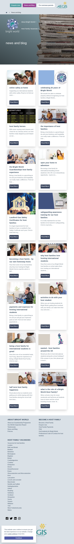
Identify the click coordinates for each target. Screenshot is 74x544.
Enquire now (15, 5)
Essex (10, 471)
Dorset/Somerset (13, 469)
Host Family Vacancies (19, 440)
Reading (10, 490)
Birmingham (11, 454)
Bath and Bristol (13, 447)
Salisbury (11, 493)
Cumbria (10, 462)
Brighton (10, 456)
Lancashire (11, 477)
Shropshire (11, 497)
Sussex (10, 501)
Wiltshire (10, 503)
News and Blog (29, 5)
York (9, 506)
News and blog (16, 12)
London (10, 445)
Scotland (10, 495)
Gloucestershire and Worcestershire (19, 473)
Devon (10, 467)
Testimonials (12, 427)
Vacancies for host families (16, 443)
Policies (10, 431)
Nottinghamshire (13, 486)
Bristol (10, 458)
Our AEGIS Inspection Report (17, 425)
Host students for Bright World (48, 431)
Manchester (11, 482)
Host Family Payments (46, 427)
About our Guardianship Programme (19, 422)
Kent (9, 475)
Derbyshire (11, 464)
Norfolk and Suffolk (14, 484)
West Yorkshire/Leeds (15, 508)
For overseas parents (46, 5)
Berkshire (11, 451)
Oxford (10, 488)
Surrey (10, 499)
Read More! (14, 102)
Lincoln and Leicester (14, 480)
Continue (19, 538)
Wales (10, 510)
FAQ (40, 429)
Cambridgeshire (13, 460)
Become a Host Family (50, 420)
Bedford (10, 449)
